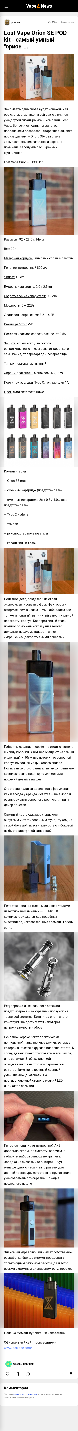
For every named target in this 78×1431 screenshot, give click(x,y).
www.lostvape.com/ (18, 1348)
